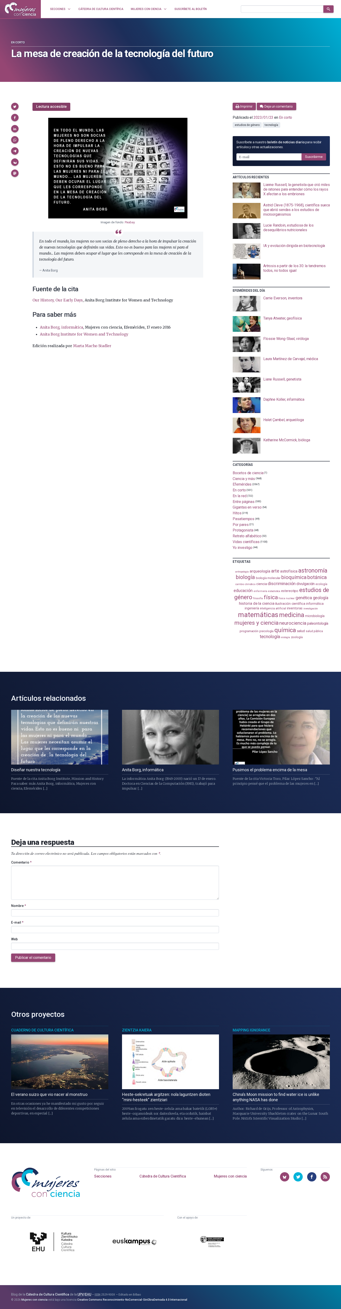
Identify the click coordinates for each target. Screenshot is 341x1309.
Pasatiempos (243, 519)
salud (301, 631)
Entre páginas (243, 501)
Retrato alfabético (247, 536)
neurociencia (292, 623)
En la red (239, 496)
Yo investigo (242, 547)
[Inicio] (20, 9)
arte (275, 571)
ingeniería (252, 608)
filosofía (258, 598)
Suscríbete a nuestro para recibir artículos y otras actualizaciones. (279, 144)
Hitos (237, 513)
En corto (18, 42)
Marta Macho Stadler (92, 345)
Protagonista (243, 530)
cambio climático (245, 584)
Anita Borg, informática (61, 327)
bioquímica (293, 577)
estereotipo (289, 591)
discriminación (282, 583)
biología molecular (268, 578)
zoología (297, 637)
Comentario (21, 862)
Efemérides (242, 484)
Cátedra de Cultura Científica (162, 1176)
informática (315, 604)
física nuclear (287, 598)
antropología (242, 571)
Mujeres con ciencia (230, 1176)
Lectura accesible (51, 106)
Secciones (102, 1176)
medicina (291, 615)
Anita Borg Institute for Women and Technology (84, 334)
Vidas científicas (246, 542)
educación (243, 590)
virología (285, 637)
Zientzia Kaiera (136, 1030)
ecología (321, 584)
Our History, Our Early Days (57, 300)
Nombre (18, 906)
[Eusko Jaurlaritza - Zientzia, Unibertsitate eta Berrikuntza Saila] (212, 1242)
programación (249, 631)
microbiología (315, 616)
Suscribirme (314, 157)
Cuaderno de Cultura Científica (42, 1030)
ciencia (261, 584)
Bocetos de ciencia (248, 473)
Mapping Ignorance (251, 1030)
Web (14, 939)
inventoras (294, 608)
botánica (317, 577)
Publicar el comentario (33, 957)
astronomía (312, 570)
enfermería (260, 591)
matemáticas (258, 615)
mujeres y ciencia (256, 622)
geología (320, 597)
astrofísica (288, 571)
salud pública (314, 631)
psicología (266, 631)
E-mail (17, 922)
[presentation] (281, 190)
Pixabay (130, 222)
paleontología (317, 623)
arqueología (260, 571)
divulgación (305, 584)
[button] (15, 106)
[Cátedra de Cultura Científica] (55, 1242)
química (285, 630)
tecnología (271, 125)
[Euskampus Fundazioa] (135, 1242)
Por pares (240, 524)
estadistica (274, 591)
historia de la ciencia (256, 603)
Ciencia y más (244, 478)
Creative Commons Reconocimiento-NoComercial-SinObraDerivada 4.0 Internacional (132, 1299)
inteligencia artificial (273, 608)
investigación (310, 608)
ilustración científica (290, 604)
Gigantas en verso (247, 507)
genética (304, 597)
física (271, 597)
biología (245, 577)
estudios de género (247, 125)
